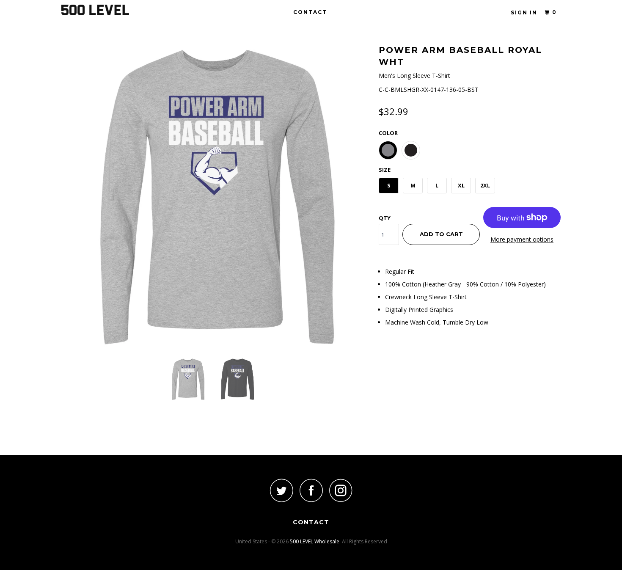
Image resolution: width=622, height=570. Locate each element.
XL (461, 185)
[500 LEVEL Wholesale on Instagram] (341, 490)
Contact (310, 12)
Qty (385, 218)
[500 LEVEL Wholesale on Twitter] (281, 490)
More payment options (521, 239)
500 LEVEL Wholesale (314, 541)
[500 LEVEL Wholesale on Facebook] (311, 490)
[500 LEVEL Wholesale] (104, 10)
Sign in (524, 12)
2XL (485, 185)
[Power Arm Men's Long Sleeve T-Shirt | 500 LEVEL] (215, 196)
